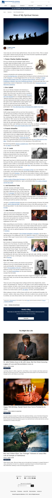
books (28, 300)
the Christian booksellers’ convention (29, 233)
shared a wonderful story (22, 143)
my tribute (8, 145)
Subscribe (26, 318)
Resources (10, 12)
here (29, 165)
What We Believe (32, 491)
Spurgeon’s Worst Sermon (28, 79)
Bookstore (22, 5)
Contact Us (39, 5)
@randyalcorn (13, 300)
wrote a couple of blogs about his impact (14, 179)
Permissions (19, 491)
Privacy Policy (13, 491)
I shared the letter (24, 137)
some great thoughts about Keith (22, 125)
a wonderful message (14, 202)
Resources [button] (13, 5)
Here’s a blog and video (14, 204)
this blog (9, 257)
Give (47, 5)
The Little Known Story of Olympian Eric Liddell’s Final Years (28, 107)
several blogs (15, 271)
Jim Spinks (25, 289)
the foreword (30, 237)
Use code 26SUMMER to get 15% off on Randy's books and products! (26, 8)
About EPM (31, 5)
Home (5, 5)
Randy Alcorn (11, 47)
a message (11, 193)
